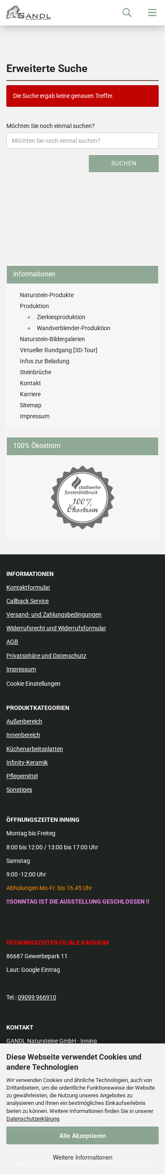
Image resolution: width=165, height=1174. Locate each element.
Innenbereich (23, 735)
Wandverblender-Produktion (73, 328)
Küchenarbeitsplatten (34, 749)
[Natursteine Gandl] (25, 12)
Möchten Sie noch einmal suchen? (50, 125)
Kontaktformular (28, 587)
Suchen (124, 163)
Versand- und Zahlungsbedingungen (54, 614)
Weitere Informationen (83, 1157)
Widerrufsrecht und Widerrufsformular (56, 628)
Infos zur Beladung (44, 361)
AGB (12, 641)
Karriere (30, 394)
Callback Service (27, 601)
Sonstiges (19, 789)
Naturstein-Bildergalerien (52, 339)
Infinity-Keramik (27, 762)
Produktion (34, 306)
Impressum (35, 416)
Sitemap (30, 405)
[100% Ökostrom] (82, 497)
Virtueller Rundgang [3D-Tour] (58, 350)
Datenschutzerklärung (32, 1119)
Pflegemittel (22, 776)
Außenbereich (24, 721)
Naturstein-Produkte (47, 295)
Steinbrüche (35, 372)
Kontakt (30, 383)
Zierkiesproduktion (61, 317)
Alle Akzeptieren (82, 1135)
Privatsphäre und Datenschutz (46, 655)
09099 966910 (37, 997)
